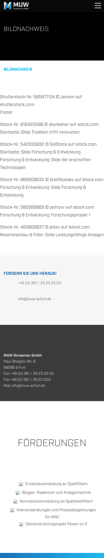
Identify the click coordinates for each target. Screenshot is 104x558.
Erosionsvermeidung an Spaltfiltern (56, 484)
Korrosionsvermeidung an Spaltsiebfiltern (56, 501)
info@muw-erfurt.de (34, 299)
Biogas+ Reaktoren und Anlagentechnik (56, 492)
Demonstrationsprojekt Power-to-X (56, 524)
